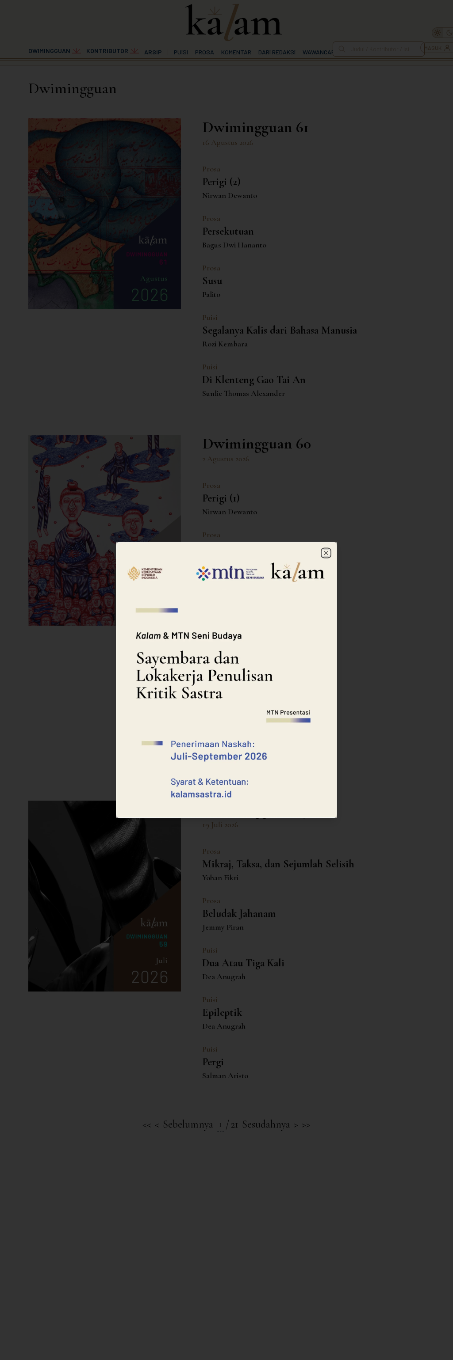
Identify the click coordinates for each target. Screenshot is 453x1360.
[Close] (326, 553)
